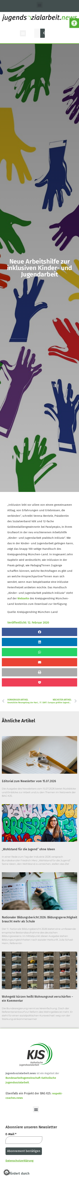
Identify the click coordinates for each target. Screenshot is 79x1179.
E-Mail (11, 1134)
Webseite (23, 598)
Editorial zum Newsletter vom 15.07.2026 (29, 781)
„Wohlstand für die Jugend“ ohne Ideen (28, 849)
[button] (74, 23)
